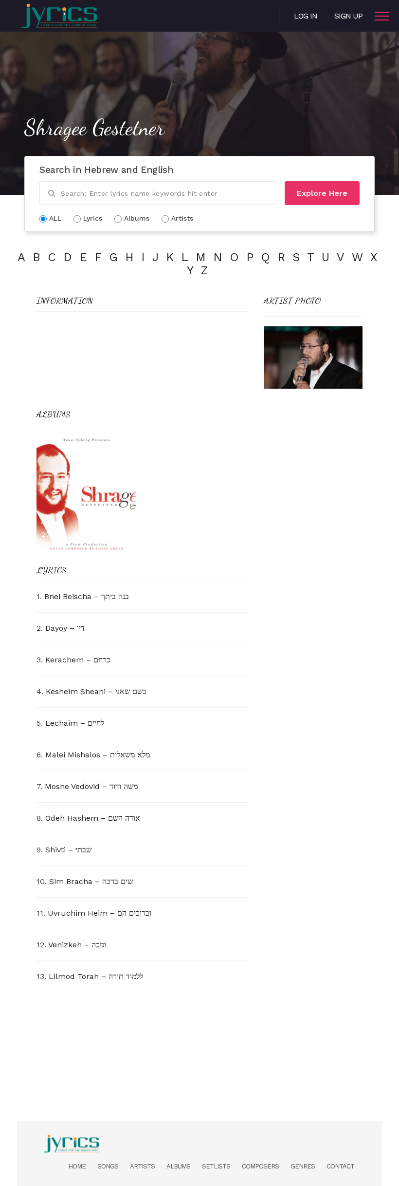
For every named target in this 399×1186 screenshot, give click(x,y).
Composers (260, 1166)
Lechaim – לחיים (74, 723)
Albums (178, 1166)
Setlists (216, 1166)
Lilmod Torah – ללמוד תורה (96, 976)
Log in (305, 15)
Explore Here (322, 193)
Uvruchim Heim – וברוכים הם (99, 913)
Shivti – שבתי (68, 849)
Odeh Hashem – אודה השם (92, 818)
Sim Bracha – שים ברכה (91, 881)
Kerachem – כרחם (77, 659)
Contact (340, 1166)
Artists (142, 1166)
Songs (107, 1166)
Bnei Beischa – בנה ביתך (86, 596)
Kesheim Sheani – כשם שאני (96, 691)
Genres (302, 1166)
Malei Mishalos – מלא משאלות (97, 754)
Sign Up (348, 15)
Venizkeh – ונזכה (77, 944)
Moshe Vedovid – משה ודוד (91, 786)
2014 (48, 534)
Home (77, 1166)
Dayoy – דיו (65, 628)
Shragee (51, 522)
